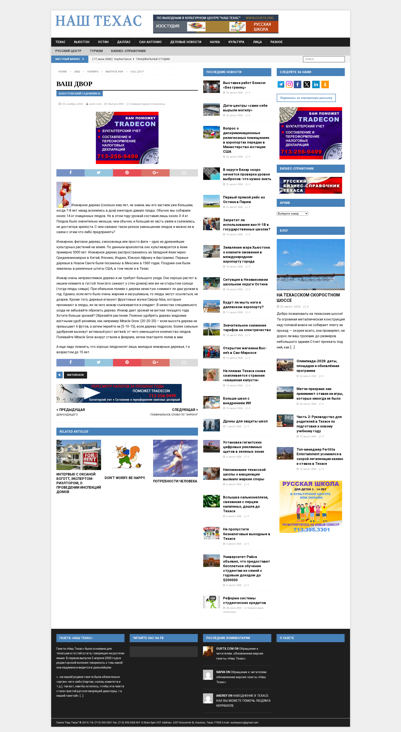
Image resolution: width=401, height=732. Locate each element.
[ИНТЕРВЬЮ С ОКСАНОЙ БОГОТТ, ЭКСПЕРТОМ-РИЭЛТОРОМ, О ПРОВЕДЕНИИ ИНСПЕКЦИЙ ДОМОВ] (78, 455)
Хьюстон (81, 42)
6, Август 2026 (233, 456)
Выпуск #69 (116, 103)
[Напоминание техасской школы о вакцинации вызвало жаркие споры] (211, 473)
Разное (276, 42)
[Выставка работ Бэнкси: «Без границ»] (211, 86)
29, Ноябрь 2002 (72, 103)
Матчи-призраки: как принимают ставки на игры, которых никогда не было (320, 393)
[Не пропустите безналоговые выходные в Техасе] (211, 533)
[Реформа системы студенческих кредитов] (211, 602)
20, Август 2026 (308, 376)
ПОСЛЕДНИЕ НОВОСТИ (223, 72)
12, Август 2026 (234, 357)
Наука (215, 42)
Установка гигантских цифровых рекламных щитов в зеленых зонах (243, 447)
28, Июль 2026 (233, 607)
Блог (284, 231)
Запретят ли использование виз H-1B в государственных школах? (246, 224)
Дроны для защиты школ (245, 421)
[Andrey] (208, 701)
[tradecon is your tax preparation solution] (119, 393)
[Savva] (208, 677)
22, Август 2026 (234, 156)
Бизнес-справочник (128, 51)
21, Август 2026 (234, 184)
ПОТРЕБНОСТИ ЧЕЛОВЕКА (175, 481)
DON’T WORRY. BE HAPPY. (125, 478)
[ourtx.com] (208, 654)
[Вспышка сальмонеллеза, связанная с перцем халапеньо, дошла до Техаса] (211, 501)
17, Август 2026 (234, 312)
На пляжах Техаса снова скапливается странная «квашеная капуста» (244, 375)
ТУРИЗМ (96, 51)
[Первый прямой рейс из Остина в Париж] (211, 201)
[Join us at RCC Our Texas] (215, 24)
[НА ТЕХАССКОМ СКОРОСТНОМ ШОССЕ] (311, 264)
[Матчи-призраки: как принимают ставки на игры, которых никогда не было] (285, 392)
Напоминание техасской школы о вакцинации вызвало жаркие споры (244, 474)
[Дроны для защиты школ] (211, 425)
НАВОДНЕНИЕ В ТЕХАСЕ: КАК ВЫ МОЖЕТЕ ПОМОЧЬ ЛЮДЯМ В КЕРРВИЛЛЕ (243, 701)
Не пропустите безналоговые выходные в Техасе (246, 533)
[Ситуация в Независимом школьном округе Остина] (211, 283)
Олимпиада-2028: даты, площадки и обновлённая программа (318, 366)
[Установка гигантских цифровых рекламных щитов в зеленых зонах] (211, 446)
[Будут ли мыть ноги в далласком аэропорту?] (211, 306)
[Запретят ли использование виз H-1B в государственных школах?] (211, 224)
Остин (103, 42)
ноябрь (92, 71)
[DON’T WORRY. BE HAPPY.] (127, 456)
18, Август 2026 (234, 266)
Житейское (75, 374)
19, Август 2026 (234, 234)
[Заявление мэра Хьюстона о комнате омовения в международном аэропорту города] (211, 251)
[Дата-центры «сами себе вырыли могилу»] (211, 109)
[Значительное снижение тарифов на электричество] (211, 329)
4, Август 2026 (233, 585)
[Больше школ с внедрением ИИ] (211, 402)
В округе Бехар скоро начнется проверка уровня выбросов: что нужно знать (247, 174)
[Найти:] (324, 59)
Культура (236, 42)
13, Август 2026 (234, 335)
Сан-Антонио (150, 42)
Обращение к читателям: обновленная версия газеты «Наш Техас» (239, 654)
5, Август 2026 (233, 543)
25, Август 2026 (234, 92)
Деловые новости (185, 42)
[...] (292, 347)
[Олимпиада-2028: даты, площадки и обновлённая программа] (285, 365)
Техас (60, 42)
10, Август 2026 (234, 408)
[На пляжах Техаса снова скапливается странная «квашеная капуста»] (211, 375)
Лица (257, 42)
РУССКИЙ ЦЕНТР (68, 51)
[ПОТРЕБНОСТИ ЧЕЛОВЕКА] (175, 458)
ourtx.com (95, 103)
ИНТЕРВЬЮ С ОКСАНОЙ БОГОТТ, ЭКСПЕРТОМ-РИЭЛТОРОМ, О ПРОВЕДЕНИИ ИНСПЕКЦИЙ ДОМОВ (78, 483)
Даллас (124, 42)
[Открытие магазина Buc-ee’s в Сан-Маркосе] (211, 352)
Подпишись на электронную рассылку (306, 97)
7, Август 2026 (233, 426)
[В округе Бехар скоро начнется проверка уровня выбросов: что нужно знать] (211, 173)
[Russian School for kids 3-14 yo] (310, 507)
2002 (77, 71)
